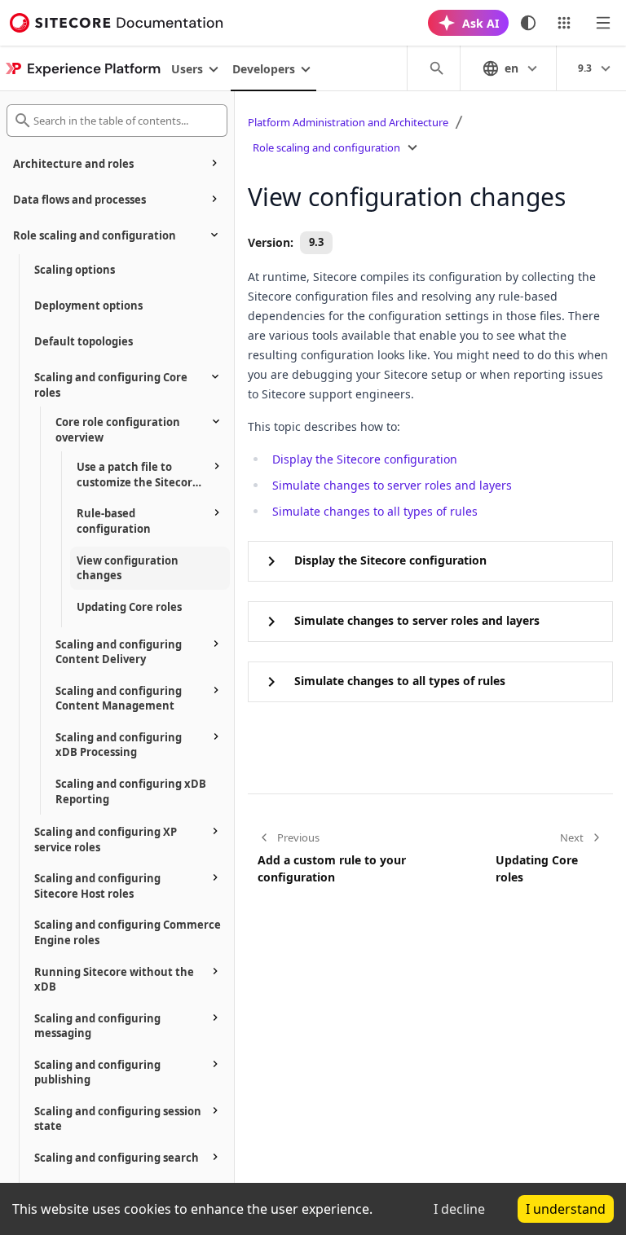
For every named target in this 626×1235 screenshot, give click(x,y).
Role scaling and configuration (326, 147)
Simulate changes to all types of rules (375, 511)
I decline (459, 1209)
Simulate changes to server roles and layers (392, 485)
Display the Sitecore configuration (364, 459)
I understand (566, 1209)
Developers (263, 69)
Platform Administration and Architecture (348, 122)
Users (187, 69)
